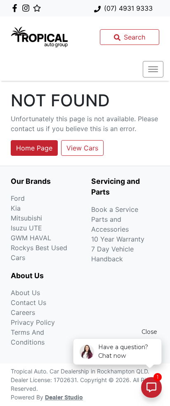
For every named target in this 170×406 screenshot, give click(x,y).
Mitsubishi (26, 218)
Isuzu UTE (26, 228)
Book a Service (114, 209)
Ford (18, 198)
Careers (23, 312)
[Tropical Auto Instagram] (27, 8)
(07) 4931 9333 (128, 8)
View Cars (82, 148)
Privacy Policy (33, 322)
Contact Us (28, 302)
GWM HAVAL (31, 238)
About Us (25, 293)
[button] (153, 69)
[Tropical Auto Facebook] (16, 8)
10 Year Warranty (117, 239)
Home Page (34, 148)
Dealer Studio (64, 398)
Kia (16, 208)
